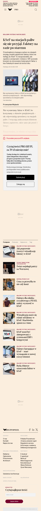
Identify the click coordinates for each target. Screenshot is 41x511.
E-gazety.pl (24, 456)
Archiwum (6, 461)
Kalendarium (25, 477)
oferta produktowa (9, 481)
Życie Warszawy (26, 467)
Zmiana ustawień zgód (28, 441)
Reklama (6, 454)
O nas (5, 439)
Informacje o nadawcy (28, 445)
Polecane (15, 242)
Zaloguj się (20, 184)
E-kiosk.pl (24, 454)
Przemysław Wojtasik (11, 104)
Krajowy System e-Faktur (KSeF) (14, 34)
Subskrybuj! (20, 177)
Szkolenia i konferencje (11, 474)
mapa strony (7, 477)
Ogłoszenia (7, 456)
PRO (16, 10)
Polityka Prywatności (28, 439)
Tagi (31, 242)
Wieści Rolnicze (26, 465)
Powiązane (6, 242)
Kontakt (5, 441)
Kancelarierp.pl (26, 463)
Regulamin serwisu (27, 443)
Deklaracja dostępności (28, 447)
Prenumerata (7, 458)
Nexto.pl (23, 458)
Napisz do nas (8, 443)
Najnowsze (23, 242)
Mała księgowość (26, 461)
